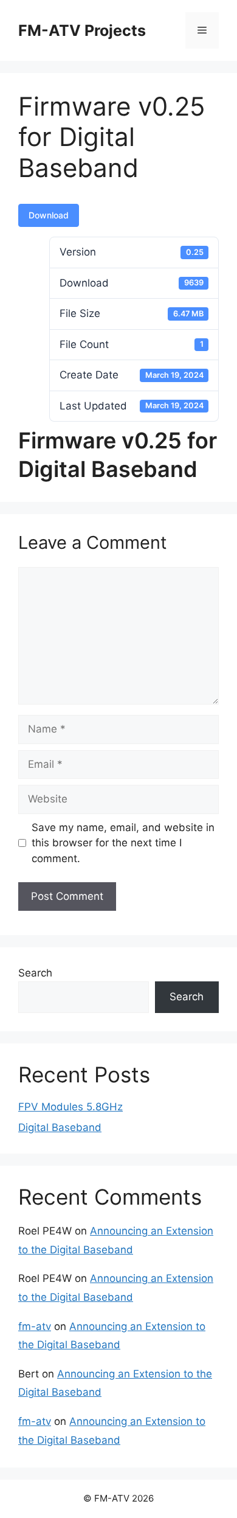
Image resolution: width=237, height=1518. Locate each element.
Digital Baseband (59, 1127)
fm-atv (34, 1326)
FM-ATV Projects (82, 30)
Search (35, 973)
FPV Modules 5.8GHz (70, 1107)
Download (49, 215)
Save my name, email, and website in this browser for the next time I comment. (123, 843)
